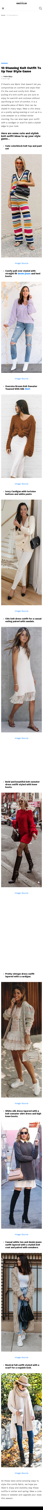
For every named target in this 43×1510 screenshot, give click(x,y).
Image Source (21, 263)
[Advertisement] (21, 39)
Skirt (27, 389)
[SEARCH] (40, 8)
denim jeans (24, 273)
